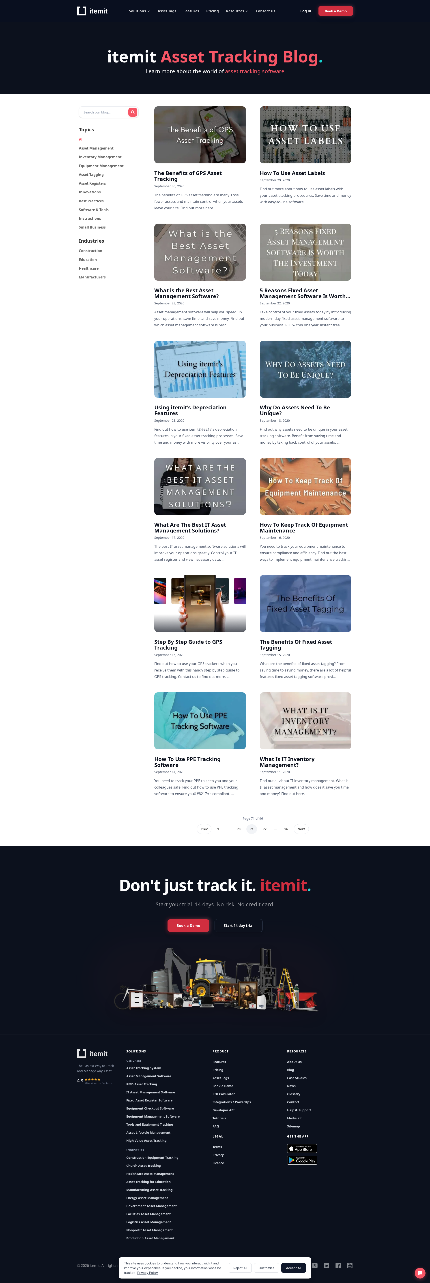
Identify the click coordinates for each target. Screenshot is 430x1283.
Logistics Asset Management (148, 1222)
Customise (266, 1268)
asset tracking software (254, 71)
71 (252, 829)
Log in (305, 11)
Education (88, 259)
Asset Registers (92, 183)
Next (301, 829)
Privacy (218, 1155)
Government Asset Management (151, 1206)
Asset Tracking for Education (148, 1182)
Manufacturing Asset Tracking (149, 1190)
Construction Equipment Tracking (152, 1157)
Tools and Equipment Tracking (149, 1124)
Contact (293, 1102)
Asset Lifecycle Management (148, 1132)
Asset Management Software (148, 1076)
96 (286, 829)
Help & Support (299, 1110)
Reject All (240, 1268)
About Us (294, 1062)
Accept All (293, 1268)
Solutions (137, 11)
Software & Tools (94, 209)
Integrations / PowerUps (232, 1102)
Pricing (212, 11)
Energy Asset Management (147, 1198)
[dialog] (215, 1268)
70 (239, 829)
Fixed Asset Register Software (149, 1100)
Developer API (223, 1110)
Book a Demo (223, 1086)
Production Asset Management (150, 1238)
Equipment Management (101, 165)
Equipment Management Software (153, 1116)
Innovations (90, 192)
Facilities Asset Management (148, 1214)
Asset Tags (167, 11)
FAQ (216, 1126)
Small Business (92, 227)
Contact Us (265, 11)
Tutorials (219, 1118)
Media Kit (294, 1118)
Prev (204, 829)
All (81, 139)
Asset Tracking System (143, 1068)
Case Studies (297, 1078)
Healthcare (89, 268)
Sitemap (293, 1126)
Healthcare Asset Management (150, 1174)
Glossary (293, 1094)
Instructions (90, 218)
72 (265, 829)
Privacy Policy (147, 1272)
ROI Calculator (224, 1094)
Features (191, 11)
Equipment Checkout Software (150, 1108)
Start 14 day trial (239, 925)
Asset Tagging (91, 174)
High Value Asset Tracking (146, 1140)
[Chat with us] (420, 1273)
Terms (217, 1147)
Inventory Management (100, 156)
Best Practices (91, 201)
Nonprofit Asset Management (149, 1230)
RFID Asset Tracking (141, 1084)
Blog (290, 1070)
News (291, 1086)
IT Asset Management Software (150, 1092)
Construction (90, 250)
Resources (235, 11)
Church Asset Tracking (143, 1165)
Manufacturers (92, 277)
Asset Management (96, 148)
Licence (218, 1163)
